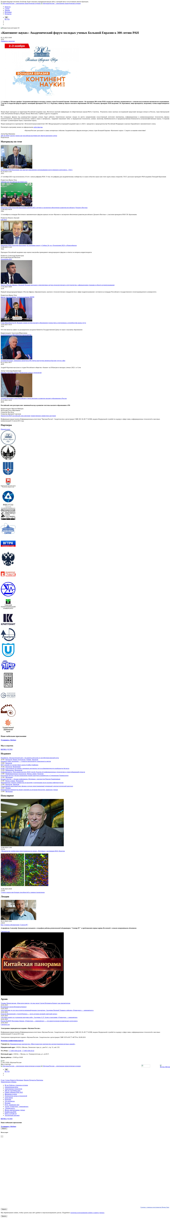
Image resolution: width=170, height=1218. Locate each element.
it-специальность (6, 335)
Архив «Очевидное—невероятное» (17, 1106)
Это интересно (10, 1101)
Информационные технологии (16, 774)
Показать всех (5, 429)
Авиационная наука (11, 1087)
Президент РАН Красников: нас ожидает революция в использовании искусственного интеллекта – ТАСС (37, 170)
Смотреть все (5, 931)
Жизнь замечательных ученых (15, 1110)
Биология (9, 759)
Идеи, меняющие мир (12, 1105)
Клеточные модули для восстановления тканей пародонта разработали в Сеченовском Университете (34, 775)
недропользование (23, 297)
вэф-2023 (4, 219)
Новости (13, 1080)
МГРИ (32, 297)
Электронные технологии (13, 1089)
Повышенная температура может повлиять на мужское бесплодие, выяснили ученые (29, 790)
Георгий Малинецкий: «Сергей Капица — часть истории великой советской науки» (29, 1014)
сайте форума (37, 127)
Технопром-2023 (6, 259)
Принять (4, 1216)
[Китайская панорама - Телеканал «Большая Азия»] (32, 995)
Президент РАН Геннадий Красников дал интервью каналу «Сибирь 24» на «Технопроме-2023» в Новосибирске (39, 245)
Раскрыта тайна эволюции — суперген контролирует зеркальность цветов (26, 761)
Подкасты (32, 1080)
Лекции (26, 1080)
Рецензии (8, 1099)
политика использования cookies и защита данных (87, 1212)
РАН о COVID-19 (11, 1113)
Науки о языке (10, 781)
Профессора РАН (10, 1112)
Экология (35, 759)
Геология (40, 774)
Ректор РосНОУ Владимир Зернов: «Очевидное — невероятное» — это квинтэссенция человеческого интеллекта (39, 1021)
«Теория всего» (10, 1108)
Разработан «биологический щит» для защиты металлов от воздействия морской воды (30, 758)
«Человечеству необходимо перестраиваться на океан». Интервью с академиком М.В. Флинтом (33, 851)
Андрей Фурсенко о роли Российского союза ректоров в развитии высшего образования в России (34, 398)
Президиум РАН (6, 416)
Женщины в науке (11, 1094)
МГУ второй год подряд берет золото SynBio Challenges (19, 765)
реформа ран (5, 182)
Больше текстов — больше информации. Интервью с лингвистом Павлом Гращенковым (30, 779)
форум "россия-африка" (9, 297)
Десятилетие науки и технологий (30, 372)
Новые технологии (19, 759)
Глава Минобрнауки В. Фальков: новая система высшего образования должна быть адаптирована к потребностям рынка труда (43, 323)
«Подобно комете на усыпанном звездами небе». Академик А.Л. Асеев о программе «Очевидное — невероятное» (39, 1017)
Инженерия (16, 766)
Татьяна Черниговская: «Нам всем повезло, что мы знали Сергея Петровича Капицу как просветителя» (35, 1003)
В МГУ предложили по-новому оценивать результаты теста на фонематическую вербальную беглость (35, 768)
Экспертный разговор (12, 1115)
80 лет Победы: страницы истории (16, 1085)
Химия (28, 759)
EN (8, 19)
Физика (8, 788)
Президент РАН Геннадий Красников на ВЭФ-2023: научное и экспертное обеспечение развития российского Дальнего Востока (44, 207)
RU (6, 19)
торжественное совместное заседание (43, 416)
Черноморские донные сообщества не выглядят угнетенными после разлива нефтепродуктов (32, 782)
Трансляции (9, 1097)
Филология (18, 770)
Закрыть (4, 1128)
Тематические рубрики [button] (9, 1082)
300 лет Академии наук (12, 1090)
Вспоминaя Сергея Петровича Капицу (14, 1007)
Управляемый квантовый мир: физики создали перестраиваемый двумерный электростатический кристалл (37, 786)
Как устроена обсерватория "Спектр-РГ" (14, 925)
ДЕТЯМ (6, 749)
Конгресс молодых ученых (10, 372)
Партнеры (39, 1080)
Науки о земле (31, 774)
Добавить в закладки (8, 41)
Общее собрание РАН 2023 (14, 1092)
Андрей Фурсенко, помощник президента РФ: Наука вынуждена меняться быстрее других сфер (33, 360)
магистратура (26, 335)
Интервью (19, 1080)
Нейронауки (10, 770)
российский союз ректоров (21, 416)
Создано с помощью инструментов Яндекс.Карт (154, 1207)
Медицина (9, 777)
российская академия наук (18, 182)
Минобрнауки (17, 335)
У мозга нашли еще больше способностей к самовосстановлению (23, 892)
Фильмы (7, 1103)
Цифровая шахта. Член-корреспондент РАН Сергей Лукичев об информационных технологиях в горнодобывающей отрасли (43, 772)
